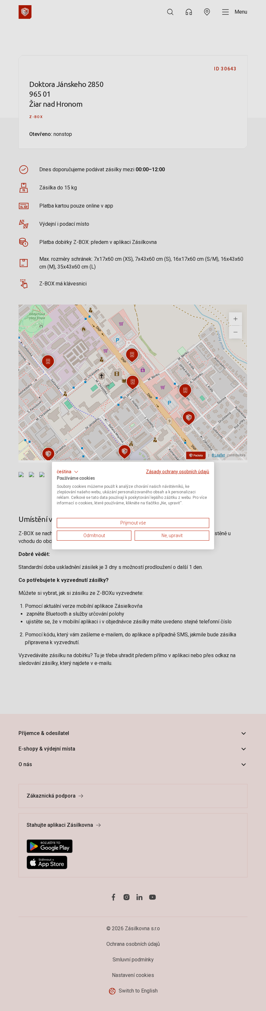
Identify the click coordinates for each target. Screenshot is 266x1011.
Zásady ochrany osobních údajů (177, 471)
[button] (68, 471)
